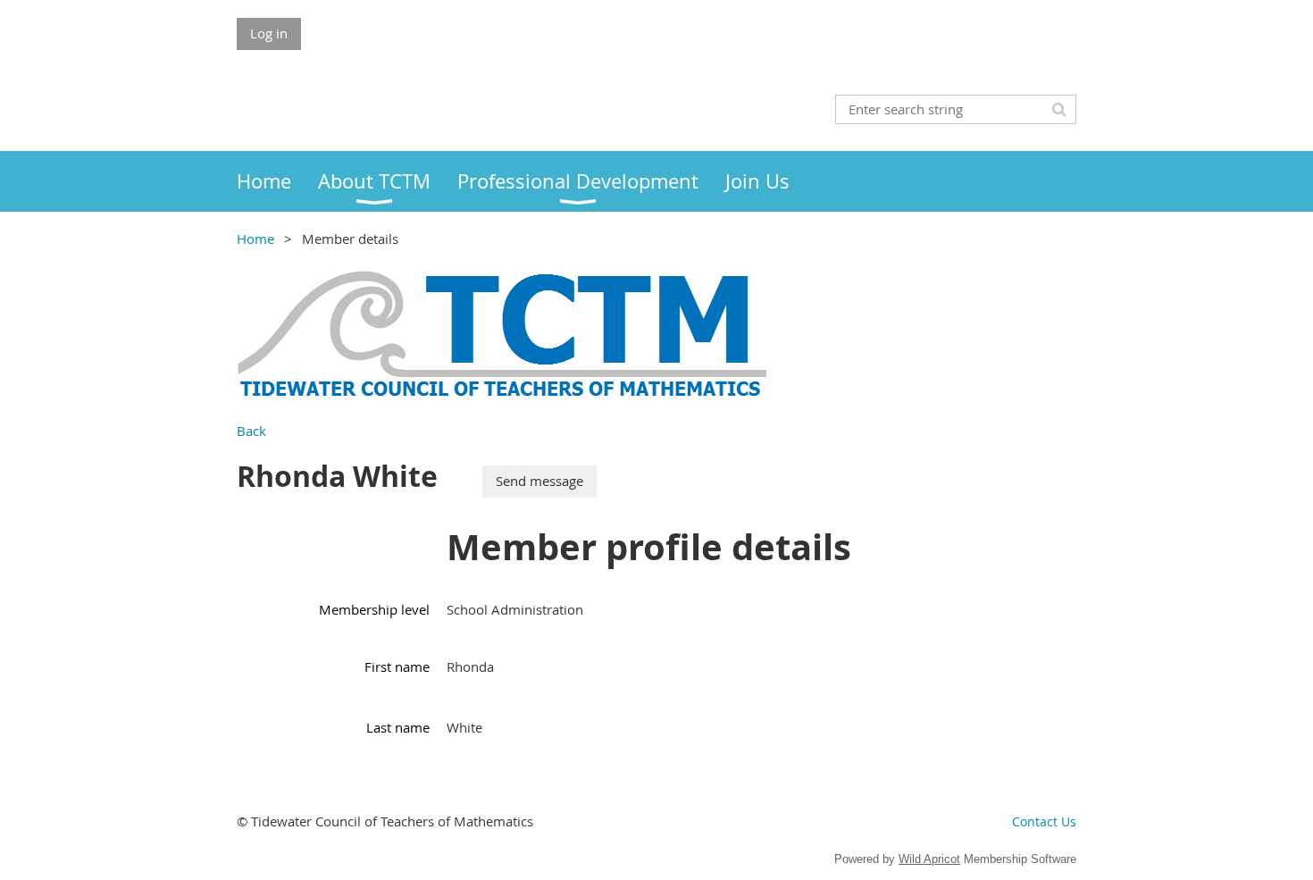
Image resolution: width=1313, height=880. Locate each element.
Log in (269, 33)
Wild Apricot (929, 859)
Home (255, 238)
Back (251, 431)
